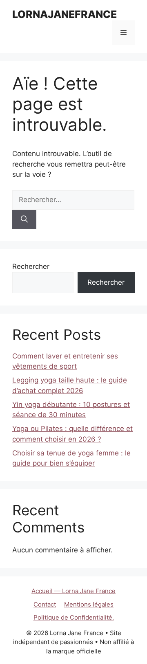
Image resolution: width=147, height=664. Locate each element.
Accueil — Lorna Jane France (73, 591)
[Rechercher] (24, 219)
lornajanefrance (64, 14)
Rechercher (30, 266)
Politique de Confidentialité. (73, 617)
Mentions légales (89, 604)
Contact (44, 604)
